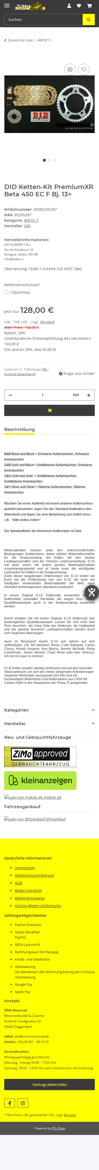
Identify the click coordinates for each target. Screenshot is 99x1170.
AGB (18, 882)
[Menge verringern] (10, 395)
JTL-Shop (58, 1128)
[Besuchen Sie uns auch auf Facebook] (9, 1103)
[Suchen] (89, 19)
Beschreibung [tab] (19, 429)
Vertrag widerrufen (49, 1084)
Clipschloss (20, 292)
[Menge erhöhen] (89, 395)
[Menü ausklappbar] (7, 3)
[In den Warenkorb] (8, 56)
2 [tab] (49, 160)
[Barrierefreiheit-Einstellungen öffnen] (91, 592)
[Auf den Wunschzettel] (83, 69)
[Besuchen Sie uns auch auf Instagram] (22, 1103)
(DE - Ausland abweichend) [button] (26, 371)
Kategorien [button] (16, 710)
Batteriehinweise (30, 898)
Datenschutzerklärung (34, 875)
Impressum (25, 867)
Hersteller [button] (15, 723)
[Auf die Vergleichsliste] (70, 69)
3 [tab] (54, 160)
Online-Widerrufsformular (38, 905)
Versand (47, 321)
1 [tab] (44, 160)
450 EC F (31, 220)
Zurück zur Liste (20, 40)
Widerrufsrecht (28, 890)
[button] (69, 6)
